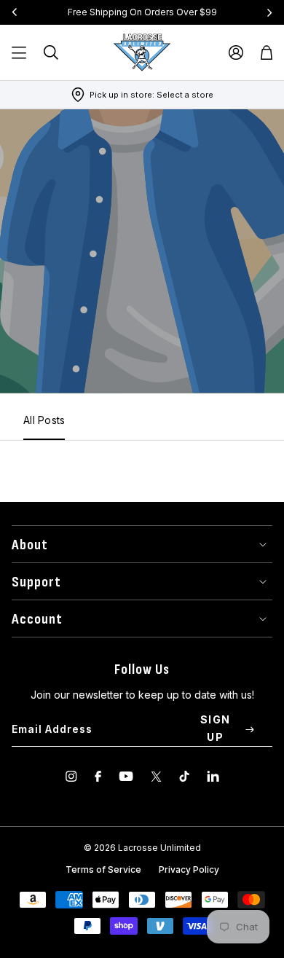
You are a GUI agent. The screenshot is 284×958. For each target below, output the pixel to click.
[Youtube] (126, 776)
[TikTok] (184, 776)
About (30, 545)
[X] (156, 776)
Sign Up (215, 728)
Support (36, 582)
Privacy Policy (189, 869)
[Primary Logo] (142, 52)
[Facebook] (98, 776)
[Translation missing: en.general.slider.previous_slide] (14, 12)
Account (37, 619)
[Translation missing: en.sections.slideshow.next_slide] (269, 12)
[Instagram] (71, 776)
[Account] (236, 52)
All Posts (44, 420)
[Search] (51, 52)
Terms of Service (103, 869)
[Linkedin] (213, 776)
